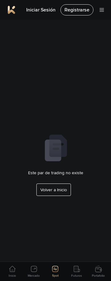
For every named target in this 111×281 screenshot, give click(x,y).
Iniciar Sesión (41, 9)
